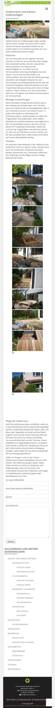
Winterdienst (14, 669)
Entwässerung (23, 593)
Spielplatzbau (14, 660)
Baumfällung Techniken (23, 642)
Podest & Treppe (23, 585)
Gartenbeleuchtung (26, 572)
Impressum (24, 699)
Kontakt (11, 699)
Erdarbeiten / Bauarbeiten (23, 589)
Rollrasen (21, 615)
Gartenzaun (14, 629)
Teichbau (12, 664)
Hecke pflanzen (23, 567)
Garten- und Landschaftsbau (22, 558)
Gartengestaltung (20, 563)
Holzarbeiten (14, 647)
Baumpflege (13, 633)
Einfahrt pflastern (25, 580)
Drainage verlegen (25, 598)
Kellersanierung (24, 602)
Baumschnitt (18, 638)
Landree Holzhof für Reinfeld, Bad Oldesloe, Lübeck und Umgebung (27, 705)
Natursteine (14, 620)
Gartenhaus (17, 655)
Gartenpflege (18, 606)
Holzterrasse (18, 651)
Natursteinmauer (20, 624)
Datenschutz (41, 699)
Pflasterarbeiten (19, 576)
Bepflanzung (22, 611)
